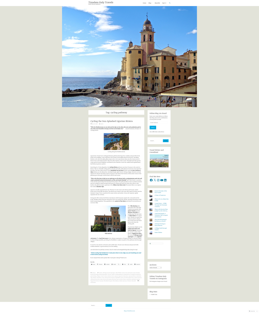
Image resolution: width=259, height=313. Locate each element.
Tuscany (101, 280)
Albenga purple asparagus (109, 272)
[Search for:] (156, 140)
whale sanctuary (123, 280)
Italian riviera (111, 276)
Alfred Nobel (118, 272)
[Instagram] (158, 180)
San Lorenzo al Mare (121, 279)
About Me (157, 3)
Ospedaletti (118, 277)
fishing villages (96, 276)
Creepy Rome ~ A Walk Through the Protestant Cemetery (161, 205)
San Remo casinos (136, 279)
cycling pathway (119, 274)
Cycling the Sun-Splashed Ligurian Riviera (111, 121)
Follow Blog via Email (158, 113)
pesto (122, 277)
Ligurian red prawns (123, 276)
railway (92, 279)
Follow (153, 127)
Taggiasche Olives (94, 280)
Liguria (116, 276)
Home (144, 3)
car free (109, 274)
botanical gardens (103, 274)
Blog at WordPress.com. (129, 311)
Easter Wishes (158, 232)
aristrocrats (124, 272)
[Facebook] (151, 180)
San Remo (128, 279)
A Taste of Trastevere (160, 195)
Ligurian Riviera (132, 276)
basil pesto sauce (132, 272)
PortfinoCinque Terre (129, 277)
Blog (150, 3)
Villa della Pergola (108, 280)
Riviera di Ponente (107, 279)
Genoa (105, 276)
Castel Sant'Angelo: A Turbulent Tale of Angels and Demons (161, 215)
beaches (138, 272)
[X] (154, 180)
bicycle (92, 274)
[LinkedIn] (165, 180)
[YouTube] (161, 180)
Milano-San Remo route (98, 277)
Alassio (100, 272)
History (94, 272)
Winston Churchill (131, 280)
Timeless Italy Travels (100, 2)
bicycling (96, 274)
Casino (113, 274)
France (102, 276)
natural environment (110, 277)
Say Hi (164, 3)
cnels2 (101, 123)
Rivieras (114, 279)
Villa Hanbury (116, 280)
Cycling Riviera (126, 274)
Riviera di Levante (98, 279)
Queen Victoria (137, 277)
